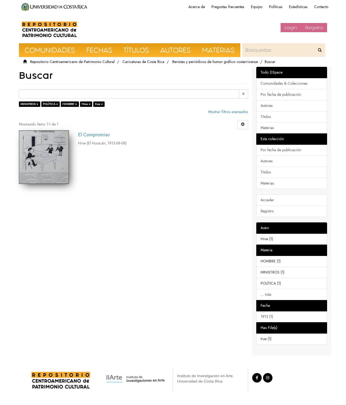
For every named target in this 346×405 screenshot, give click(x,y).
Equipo (256, 6)
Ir (243, 93)
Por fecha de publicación (281, 94)
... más (266, 294)
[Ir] (319, 50)
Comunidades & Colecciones (284, 83)
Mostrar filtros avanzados (228, 111)
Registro (314, 28)
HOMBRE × (69, 104)
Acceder (267, 200)
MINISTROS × (29, 104)
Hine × (86, 104)
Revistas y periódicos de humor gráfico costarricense (215, 61)
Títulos (266, 116)
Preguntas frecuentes (227, 6)
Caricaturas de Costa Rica (143, 61)
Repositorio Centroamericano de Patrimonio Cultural (72, 61)
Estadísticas (298, 6)
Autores (267, 105)
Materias (267, 127)
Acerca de (196, 6)
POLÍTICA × (50, 104)
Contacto (321, 6)
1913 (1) (267, 316)
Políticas (275, 6)
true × (99, 104)
